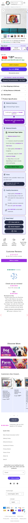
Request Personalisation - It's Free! (14, 80)
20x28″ (16, 48)
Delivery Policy (7, 438)
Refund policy (20, 516)
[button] (3, 3)
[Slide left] (1, 36)
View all (14, 420)
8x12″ (5, 48)
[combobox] (16, 3)
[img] (14, 286)
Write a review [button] (14, 260)
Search (5, 459)
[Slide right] (26, 36)
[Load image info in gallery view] (8, 36)
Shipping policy (23, 518)
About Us (5, 456)
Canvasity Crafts (12, 516)
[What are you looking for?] (21, 3)
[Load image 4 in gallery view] (18, 36)
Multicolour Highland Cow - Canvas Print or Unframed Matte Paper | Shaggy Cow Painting (6, 394)
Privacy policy (6, 518)
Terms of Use (6, 452)
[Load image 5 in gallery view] (22, 36)
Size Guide (23, 45)
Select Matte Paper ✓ (14, 167)
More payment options (14, 72)
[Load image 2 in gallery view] (12, 36)
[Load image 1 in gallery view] (5, 36)
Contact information (14, 521)
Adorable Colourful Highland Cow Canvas (17, 391)
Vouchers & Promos (8, 445)
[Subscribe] (23, 472)
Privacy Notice (7, 449)
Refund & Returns (7, 442)
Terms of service (14, 518)
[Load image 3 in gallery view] (15, 36)
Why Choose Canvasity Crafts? (11, 435)
